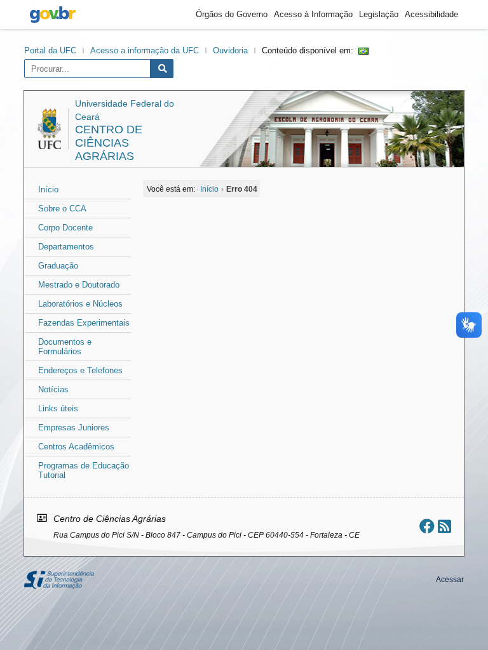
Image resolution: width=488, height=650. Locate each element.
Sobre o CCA (62, 208)
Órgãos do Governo (232, 14)
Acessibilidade (431, 14)
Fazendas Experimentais (84, 323)
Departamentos (66, 246)
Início (48, 189)
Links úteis (58, 408)
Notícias (53, 389)
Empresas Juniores (73, 427)
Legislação (378, 14)
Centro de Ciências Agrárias (108, 142)
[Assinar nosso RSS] (444, 526)
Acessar (450, 579)
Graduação (58, 265)
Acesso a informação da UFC (144, 50)
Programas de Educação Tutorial (83, 470)
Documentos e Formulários (65, 346)
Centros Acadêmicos (76, 446)
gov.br (53, 14)
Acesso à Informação (313, 14)
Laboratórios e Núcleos (80, 303)
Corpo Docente (65, 227)
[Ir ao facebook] (427, 526)
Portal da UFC (50, 50)
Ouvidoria (230, 50)
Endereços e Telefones (80, 370)
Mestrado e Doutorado (78, 284)
